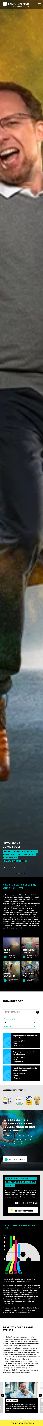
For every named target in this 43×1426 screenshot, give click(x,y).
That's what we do (31, 957)
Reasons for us (13, 980)
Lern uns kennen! (17, 1159)
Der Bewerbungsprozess (24, 1210)
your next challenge (12, 957)
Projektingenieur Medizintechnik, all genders (25, 1053)
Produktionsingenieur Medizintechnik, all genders (25, 1069)
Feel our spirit (30, 980)
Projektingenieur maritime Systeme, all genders (25, 1036)
